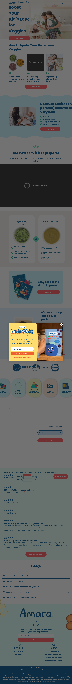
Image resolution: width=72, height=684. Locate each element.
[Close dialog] (61, 324)
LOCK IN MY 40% (22, 353)
